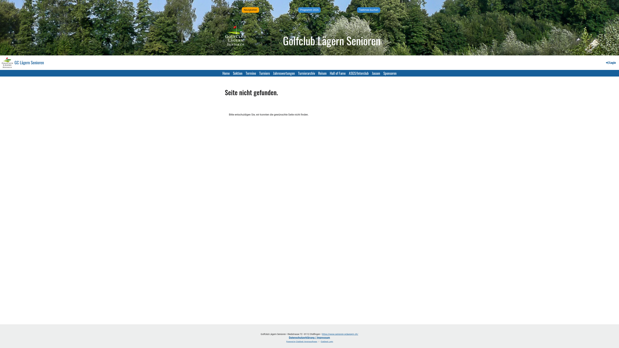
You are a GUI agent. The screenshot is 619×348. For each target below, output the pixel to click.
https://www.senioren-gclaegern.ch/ (340, 334)
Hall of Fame (338, 73)
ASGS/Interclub (359, 73)
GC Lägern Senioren (29, 62)
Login (612, 62)
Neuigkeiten (250, 9)
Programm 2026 (309, 9)
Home (226, 73)
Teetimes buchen (368, 9)
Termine (251, 73)
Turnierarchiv (306, 73)
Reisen (322, 73)
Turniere (264, 73)
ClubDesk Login (327, 342)
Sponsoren (390, 73)
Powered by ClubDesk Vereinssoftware (301, 342)
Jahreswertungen (284, 73)
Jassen (376, 73)
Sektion (237, 73)
